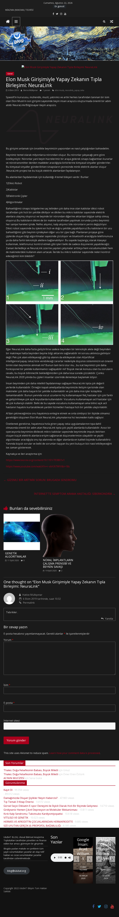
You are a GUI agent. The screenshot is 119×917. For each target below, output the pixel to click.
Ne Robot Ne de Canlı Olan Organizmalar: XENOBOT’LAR (91, 839)
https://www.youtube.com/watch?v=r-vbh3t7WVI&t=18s (38, 466)
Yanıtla (109, 618)
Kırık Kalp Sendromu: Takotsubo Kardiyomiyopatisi (33, 813)
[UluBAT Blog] (8, 22)
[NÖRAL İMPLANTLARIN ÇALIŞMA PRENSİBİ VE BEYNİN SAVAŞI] (59, 515)
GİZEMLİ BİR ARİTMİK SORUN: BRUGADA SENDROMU (40, 480)
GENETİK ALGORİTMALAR (15, 554)
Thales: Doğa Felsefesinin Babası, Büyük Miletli (31, 770)
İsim (7, 685)
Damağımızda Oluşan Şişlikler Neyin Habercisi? (31, 798)
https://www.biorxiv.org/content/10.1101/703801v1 (35, 460)
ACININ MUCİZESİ (14, 778)
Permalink (29, 602)
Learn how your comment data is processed (74, 753)
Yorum (8, 640)
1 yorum (46, 90)
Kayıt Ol (8, 790)
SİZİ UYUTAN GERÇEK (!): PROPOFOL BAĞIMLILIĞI (32, 825)
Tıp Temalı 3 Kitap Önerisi (19, 802)
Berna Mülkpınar (30, 90)
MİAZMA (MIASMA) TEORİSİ (19, 9)
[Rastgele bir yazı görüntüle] (111, 21)
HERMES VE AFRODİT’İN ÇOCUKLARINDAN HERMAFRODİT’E (38, 821)
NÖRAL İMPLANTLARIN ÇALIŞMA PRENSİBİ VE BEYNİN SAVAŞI (58, 563)
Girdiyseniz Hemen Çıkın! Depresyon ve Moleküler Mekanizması (40, 809)
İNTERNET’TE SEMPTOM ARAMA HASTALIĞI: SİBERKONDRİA (74, 494)
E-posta (9, 702)
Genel (10, 73)
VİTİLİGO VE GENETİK (16, 817)
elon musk (59, 90)
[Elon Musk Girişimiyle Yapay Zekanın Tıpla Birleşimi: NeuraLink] (59, 67)
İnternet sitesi (12, 720)
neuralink (69, 90)
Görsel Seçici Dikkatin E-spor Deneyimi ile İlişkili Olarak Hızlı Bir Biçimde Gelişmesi (51, 806)
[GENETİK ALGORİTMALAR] (22, 515)
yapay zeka (79, 90)
